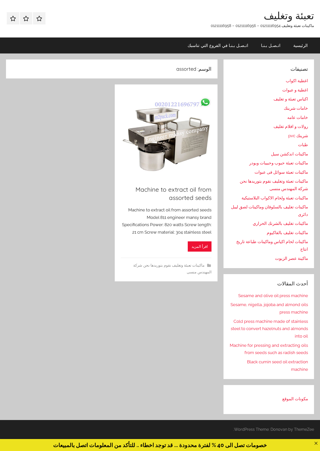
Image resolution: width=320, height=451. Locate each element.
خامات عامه (297, 117)
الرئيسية (300, 45)
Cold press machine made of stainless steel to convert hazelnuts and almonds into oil (269, 329)
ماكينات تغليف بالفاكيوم (287, 232)
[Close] (316, 443)
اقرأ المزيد (200, 246)
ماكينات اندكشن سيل (289, 153)
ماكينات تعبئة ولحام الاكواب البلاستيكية (275, 197)
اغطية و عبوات (295, 89)
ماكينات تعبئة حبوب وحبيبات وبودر (278, 162)
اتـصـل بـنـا (270, 45)
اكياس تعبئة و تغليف (291, 98)
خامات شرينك (296, 108)
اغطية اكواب (297, 80)
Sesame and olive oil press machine (273, 295)
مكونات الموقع (295, 398)
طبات (303, 144)
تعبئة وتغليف (289, 15)
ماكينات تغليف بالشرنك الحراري (280, 223)
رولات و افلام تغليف (291, 126)
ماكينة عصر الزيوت (291, 258)
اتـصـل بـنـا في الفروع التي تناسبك (218, 45)
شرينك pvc (298, 135)
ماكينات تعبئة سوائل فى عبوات (281, 172)
